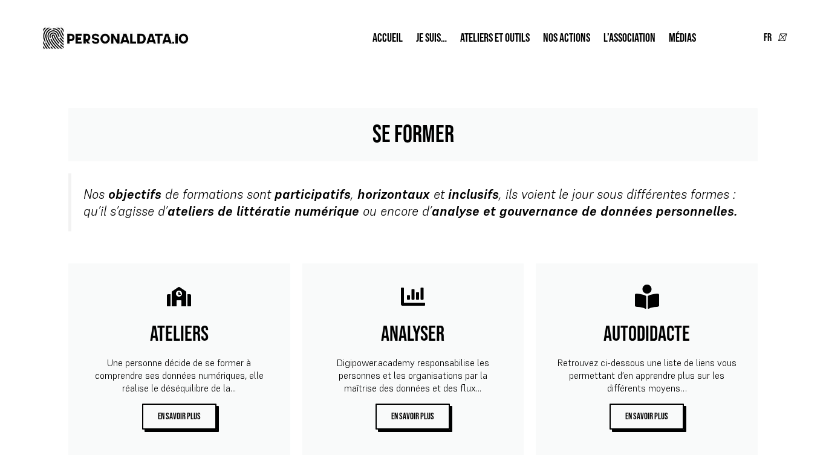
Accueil (387, 38)
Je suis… (431, 38)
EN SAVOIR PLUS (179, 416)
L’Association (629, 38)
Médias (682, 38)
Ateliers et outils (495, 38)
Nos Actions (566, 38)
